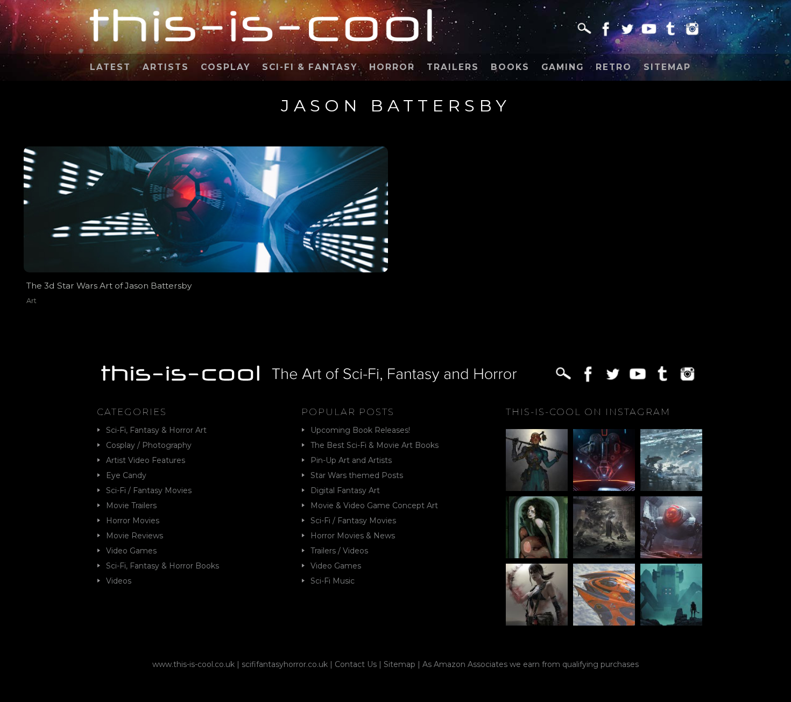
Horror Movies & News (352, 535)
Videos (118, 581)
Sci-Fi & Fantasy (309, 67)
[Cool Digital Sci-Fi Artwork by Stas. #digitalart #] (671, 595)
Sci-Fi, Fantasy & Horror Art (156, 430)
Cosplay (225, 67)
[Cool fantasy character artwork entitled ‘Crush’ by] (537, 460)
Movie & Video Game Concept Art (374, 505)
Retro (614, 67)
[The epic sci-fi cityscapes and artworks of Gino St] (671, 460)
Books (510, 67)
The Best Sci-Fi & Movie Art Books (374, 445)
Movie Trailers (131, 505)
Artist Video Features (145, 460)
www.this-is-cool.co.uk (193, 664)
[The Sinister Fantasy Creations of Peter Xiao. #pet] (537, 527)
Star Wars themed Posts (356, 475)
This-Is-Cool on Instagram (588, 411)
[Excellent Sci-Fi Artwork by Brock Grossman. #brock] (604, 527)
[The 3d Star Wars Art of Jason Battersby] (206, 209)
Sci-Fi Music (332, 581)
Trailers (453, 67)
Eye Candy (126, 475)
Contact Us (356, 664)
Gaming (562, 67)
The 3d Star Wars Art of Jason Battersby (109, 285)
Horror (392, 67)
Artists (166, 67)
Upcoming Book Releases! (360, 430)
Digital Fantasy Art (345, 490)
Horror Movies (132, 520)
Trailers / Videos (339, 551)
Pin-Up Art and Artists (351, 460)
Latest (110, 67)
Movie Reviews (134, 535)
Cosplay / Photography (149, 445)
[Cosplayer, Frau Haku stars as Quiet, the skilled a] (537, 595)
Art (31, 301)
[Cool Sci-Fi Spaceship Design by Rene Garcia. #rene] (604, 595)
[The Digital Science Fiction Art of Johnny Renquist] (604, 460)
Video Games (131, 551)
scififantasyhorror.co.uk (285, 664)
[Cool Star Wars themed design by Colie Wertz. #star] (671, 527)
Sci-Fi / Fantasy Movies (149, 490)
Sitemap (667, 67)
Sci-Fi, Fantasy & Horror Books (162, 566)
